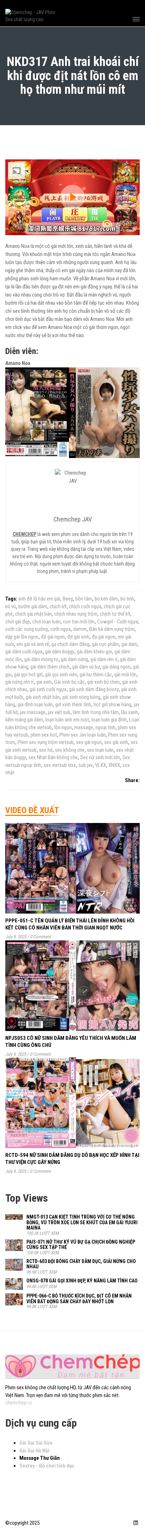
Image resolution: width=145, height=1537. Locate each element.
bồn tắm (83, 599)
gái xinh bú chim (103, 682)
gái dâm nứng (74, 659)
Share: (132, 780)
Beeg (68, 599)
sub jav (85, 765)
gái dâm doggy (59, 651)
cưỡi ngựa (60, 629)
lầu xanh (129, 712)
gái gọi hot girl (28, 674)
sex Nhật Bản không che (53, 757)
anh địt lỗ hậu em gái (39, 599)
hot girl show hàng (112, 704)
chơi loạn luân (46, 621)
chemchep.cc (18, 1402)
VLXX (100, 765)
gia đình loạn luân (35, 704)
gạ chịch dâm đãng (70, 644)
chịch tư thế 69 (115, 614)
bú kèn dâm (106, 599)
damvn (80, 629)
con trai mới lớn (79, 621)
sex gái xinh (116, 742)
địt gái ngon (53, 637)
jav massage (32, 712)
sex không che (69, 750)
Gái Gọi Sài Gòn (35, 1443)
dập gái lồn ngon (21, 637)
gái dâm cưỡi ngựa (24, 651)
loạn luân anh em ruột (67, 719)
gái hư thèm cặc (96, 674)
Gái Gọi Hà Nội (34, 1450)
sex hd (45, 750)
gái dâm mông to (41, 659)
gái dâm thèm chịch (50, 667)
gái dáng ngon (116, 667)
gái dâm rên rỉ (104, 659)
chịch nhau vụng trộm (75, 614)
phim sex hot (44, 735)
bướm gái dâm (32, 606)
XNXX (114, 765)
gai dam (129, 644)
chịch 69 (58, 606)
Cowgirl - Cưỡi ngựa (117, 621)
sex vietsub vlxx (60, 765)
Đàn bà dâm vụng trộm (111, 629)
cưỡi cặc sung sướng (26, 629)
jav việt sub (59, 712)
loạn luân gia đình (109, 719)
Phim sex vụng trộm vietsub (46, 742)
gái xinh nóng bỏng (81, 697)
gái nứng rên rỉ (19, 682)
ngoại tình (105, 727)
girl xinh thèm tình (73, 704)
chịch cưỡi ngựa (85, 606)
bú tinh (127, 599)
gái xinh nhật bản (43, 697)
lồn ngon (63, 727)
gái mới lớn (125, 674)
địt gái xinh (78, 637)
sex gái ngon (89, 742)
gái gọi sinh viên (61, 674)
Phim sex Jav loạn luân (82, 735)
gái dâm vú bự (86, 667)
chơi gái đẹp (17, 621)
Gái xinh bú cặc (69, 682)
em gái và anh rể (33, 644)
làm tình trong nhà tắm (96, 712)
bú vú (10, 606)
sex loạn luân (100, 750)
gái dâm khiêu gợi (94, 651)
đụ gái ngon (103, 637)
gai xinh (44, 682)
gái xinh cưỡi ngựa (48, 689)
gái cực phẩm (105, 644)
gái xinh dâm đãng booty (94, 689)
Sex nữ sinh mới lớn (100, 757)
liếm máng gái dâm (24, 719)
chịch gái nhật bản (33, 614)
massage (83, 727)
